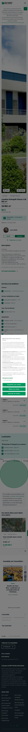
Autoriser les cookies (14, 393)
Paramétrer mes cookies (14, 384)
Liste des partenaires (7, 380)
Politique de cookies (7, 378)
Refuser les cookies (14, 389)
